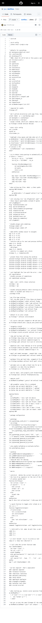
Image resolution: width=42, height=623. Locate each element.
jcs (5, 9)
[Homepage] (21, 3)
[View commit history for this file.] (39, 25)
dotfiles (11, 9)
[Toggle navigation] (3, 3)
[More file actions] (39, 34)
